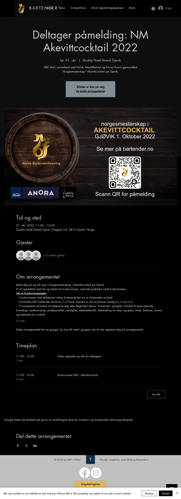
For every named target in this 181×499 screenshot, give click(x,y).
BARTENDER (43, 8)
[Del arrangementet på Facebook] (17, 445)
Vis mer (20, 321)
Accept (166, 493)
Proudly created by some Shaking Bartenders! (124, 459)
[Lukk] (177, 493)
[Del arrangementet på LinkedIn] (35, 445)
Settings (149, 493)
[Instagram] (96, 473)
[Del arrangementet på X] (26, 445)
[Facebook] (84, 473)
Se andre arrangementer (90, 91)
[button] (107, 8)
